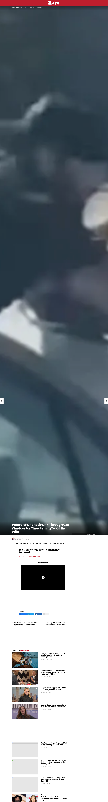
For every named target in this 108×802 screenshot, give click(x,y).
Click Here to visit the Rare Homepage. (30, 556)
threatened (45, 543)
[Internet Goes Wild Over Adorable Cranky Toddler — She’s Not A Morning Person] (25, 660)
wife (58, 543)
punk (37, 543)
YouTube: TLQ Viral (91, 534)
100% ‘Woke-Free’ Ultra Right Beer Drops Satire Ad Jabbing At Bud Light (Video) (53, 779)
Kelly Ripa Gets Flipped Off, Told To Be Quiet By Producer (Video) (53, 689)
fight (33, 543)
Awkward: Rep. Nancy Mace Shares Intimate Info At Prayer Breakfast (53, 706)
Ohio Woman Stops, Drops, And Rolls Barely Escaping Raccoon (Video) (54, 744)
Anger (17, 543)
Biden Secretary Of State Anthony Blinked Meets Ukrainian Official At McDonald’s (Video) (53, 672)
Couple (30, 543)
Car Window (24, 543)
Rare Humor (24, 650)
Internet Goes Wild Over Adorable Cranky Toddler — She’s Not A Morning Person (53, 655)
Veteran (54, 543)
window (61, 543)
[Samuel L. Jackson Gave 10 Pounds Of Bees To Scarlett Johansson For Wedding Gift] (25, 766)
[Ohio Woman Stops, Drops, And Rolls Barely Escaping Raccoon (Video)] (25, 749)
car (20, 543)
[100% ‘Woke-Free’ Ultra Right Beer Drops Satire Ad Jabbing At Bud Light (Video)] (25, 784)
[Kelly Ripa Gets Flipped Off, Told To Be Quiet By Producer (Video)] (25, 694)
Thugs (50, 543)
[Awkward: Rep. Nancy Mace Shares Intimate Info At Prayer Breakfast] (25, 711)
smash (40, 543)
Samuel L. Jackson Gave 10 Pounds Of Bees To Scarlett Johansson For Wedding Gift (53, 762)
